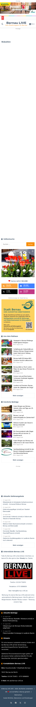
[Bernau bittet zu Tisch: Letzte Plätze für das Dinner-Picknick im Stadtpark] (6, 369)
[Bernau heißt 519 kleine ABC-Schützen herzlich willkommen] (6, 361)
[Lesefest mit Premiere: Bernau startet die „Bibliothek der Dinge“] (6, 388)
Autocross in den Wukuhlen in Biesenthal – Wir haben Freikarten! (15, 223)
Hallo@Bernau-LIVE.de (20, 591)
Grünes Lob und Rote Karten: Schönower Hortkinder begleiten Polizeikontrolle (23, 378)
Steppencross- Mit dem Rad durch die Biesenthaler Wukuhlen (16, 113)
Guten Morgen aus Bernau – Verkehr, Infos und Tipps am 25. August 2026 (23, 408)
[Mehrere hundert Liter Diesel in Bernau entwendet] (6, 425)
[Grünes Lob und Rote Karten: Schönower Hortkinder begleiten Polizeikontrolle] (6, 378)
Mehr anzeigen (18, 395)
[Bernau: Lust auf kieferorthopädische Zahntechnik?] (6, 417)
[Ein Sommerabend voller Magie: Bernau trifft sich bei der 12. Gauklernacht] (6, 434)
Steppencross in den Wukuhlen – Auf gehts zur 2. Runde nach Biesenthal (17, 67)
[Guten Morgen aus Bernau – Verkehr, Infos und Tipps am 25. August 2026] (6, 408)
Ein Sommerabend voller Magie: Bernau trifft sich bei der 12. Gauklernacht (23, 433)
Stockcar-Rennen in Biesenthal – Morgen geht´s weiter (17, 193)
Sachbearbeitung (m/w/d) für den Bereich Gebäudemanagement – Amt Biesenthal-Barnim (23, 451)
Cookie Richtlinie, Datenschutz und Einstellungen (18, 698)
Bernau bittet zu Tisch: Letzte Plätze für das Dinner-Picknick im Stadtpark (23, 369)
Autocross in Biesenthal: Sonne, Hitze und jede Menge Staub (16, 160)
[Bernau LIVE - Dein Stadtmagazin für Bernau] (16, 23)
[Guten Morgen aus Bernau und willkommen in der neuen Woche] (6, 443)
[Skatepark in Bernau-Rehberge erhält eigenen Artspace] (6, 343)
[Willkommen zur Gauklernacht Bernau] (18, 34)
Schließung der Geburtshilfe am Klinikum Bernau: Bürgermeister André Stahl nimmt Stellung (23, 351)
